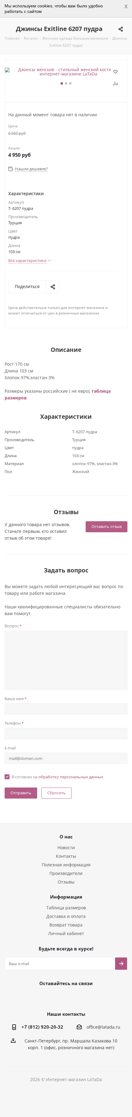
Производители (66, 873)
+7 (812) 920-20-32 (42, 1027)
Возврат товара (66, 925)
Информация (66, 897)
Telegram (57, 997)
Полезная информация (66, 865)
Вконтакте (41, 997)
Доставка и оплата (66, 916)
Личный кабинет (66, 933)
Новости (66, 847)
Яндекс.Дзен (87, 997)
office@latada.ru (103, 1027)
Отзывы (66, 882)
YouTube (72, 997)
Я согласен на (57, 777)
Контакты (66, 856)
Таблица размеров (66, 908)
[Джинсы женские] (66, 71)
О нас (66, 837)
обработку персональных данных (70, 777)
